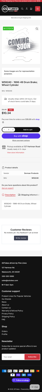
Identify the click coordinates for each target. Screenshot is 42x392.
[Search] (22, 8)
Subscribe (32, 357)
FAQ (3, 319)
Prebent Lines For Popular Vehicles (16, 296)
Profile (4, 334)
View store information (15, 153)
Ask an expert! (8, 188)
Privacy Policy (8, 314)
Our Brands (6, 299)
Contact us (6, 308)
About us (5, 305)
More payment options (21, 140)
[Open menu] (37, 8)
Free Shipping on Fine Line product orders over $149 (21, 1)
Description (10, 195)
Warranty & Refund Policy (12, 311)
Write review (21, 238)
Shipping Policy (8, 316)
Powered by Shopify (27, 389)
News (4, 302)
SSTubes (16, 389)
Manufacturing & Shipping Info (21, 18)
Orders (4, 331)
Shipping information (30, 195)
